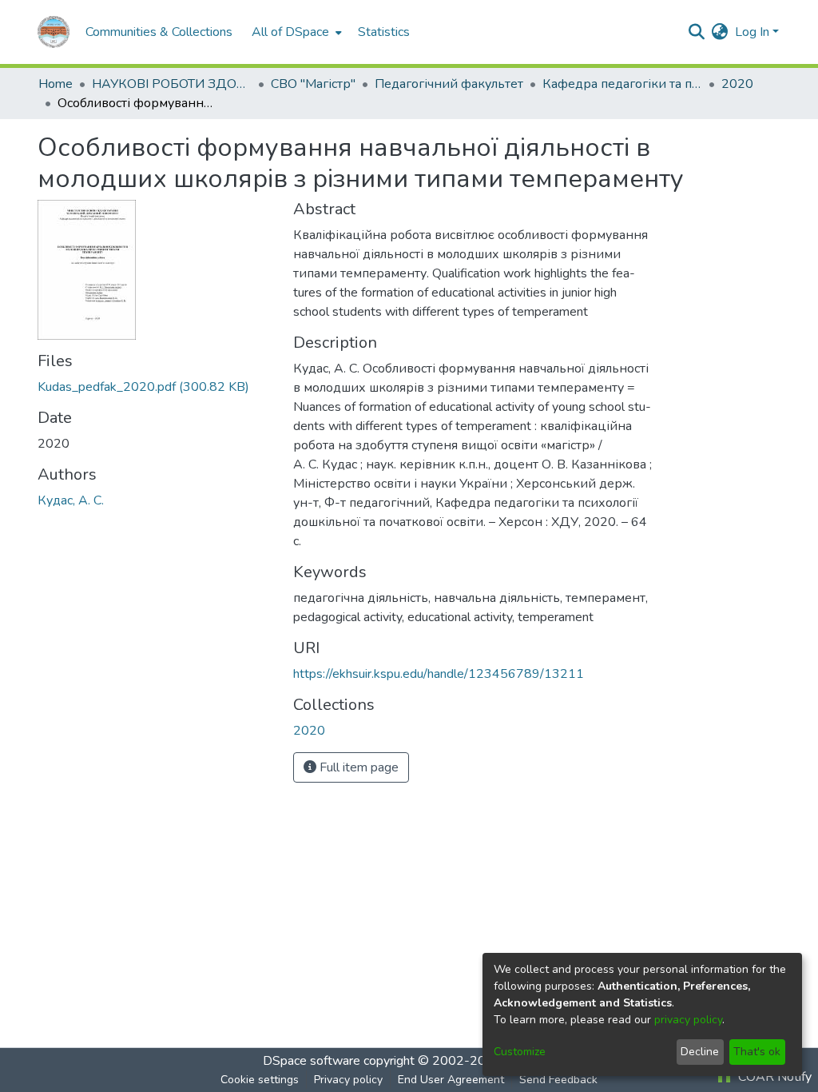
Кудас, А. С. (71, 500)
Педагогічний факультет (449, 84)
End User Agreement (451, 1079)
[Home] (53, 32)
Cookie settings (259, 1079)
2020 (737, 84)
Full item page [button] (357, 767)
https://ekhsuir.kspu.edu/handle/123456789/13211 (438, 674)
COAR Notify (773, 1077)
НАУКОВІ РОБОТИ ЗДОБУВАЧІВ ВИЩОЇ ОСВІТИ (172, 84)
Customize (520, 1051)
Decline (700, 1051)
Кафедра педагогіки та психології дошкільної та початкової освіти (622, 84)
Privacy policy (348, 1079)
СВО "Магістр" (313, 84)
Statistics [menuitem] (384, 32)
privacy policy (688, 1019)
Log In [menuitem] (752, 32)
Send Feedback (558, 1079)
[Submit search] (697, 32)
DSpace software (311, 1061)
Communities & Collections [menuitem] (158, 32)
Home (55, 84)
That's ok (756, 1051)
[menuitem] (295, 32)
